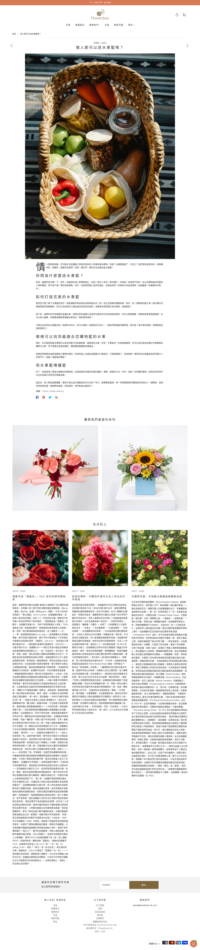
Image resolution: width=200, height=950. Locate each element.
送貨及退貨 (100, 912)
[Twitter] (50, 397)
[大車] (184, 14)
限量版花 (80, 25)
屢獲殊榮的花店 (100, 921)
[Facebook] (37, 397)
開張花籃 (118, 25)
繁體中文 (153, 943)
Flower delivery (56, 391)
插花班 (100, 915)
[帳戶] (177, 14)
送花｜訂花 (100, 931)
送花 (14, 34)
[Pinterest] (43, 397)
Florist (45, 391)
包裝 (100, 908)
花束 (68, 25)
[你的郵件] (114, 885)
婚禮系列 (94, 25)
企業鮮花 (100, 918)
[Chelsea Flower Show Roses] (100, 558)
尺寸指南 (100, 905)
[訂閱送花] (56, 397)
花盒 (107, 25)
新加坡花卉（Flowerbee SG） (100, 928)
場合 (130, 25)
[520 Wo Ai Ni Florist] (40, 558)
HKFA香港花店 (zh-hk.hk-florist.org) (100, 925)
